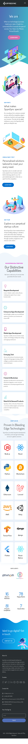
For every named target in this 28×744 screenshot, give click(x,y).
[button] (14, 39)
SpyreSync (14, 737)
